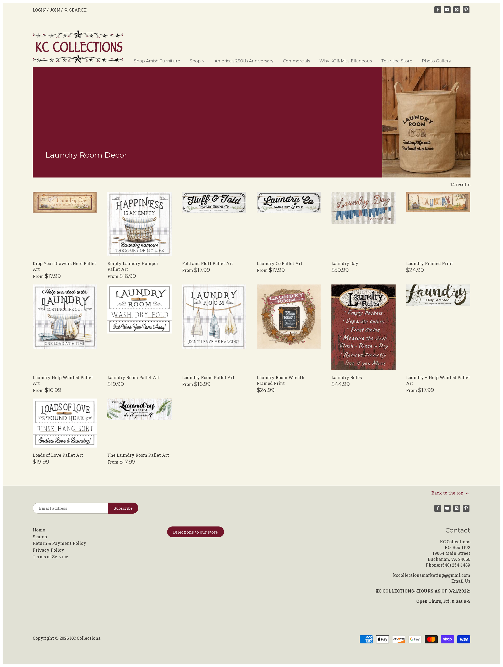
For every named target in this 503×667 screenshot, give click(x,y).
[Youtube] (447, 9)
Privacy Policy (48, 550)
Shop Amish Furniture (157, 60)
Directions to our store (195, 532)
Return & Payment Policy (59, 543)
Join (55, 10)
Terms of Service (50, 556)
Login (39, 10)
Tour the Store (396, 60)
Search (40, 536)
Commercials (296, 60)
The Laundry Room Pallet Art (138, 455)
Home (39, 529)
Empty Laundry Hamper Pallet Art (132, 266)
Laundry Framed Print (429, 263)
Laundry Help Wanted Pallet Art (63, 380)
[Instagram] (456, 9)
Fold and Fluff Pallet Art (207, 263)
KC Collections (85, 638)
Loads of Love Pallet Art (58, 455)
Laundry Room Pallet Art (133, 377)
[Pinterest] (466, 9)
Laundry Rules (346, 377)
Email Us (460, 581)
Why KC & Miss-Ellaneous (345, 60)
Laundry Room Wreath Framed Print (280, 380)
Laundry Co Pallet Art (279, 263)
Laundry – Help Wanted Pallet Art (438, 380)
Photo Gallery (436, 60)
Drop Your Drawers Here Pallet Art (64, 266)
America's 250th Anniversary (244, 60)
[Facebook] (437, 9)
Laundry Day (344, 263)
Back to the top (447, 493)
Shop (196, 60)
